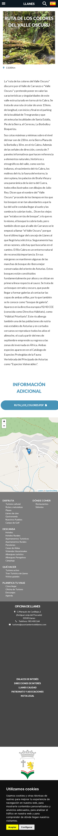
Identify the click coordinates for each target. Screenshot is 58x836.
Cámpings (10, 560)
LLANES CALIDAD (28, 687)
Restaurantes (42, 504)
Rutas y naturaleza (14, 507)
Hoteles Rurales (13, 535)
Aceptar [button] (12, 827)
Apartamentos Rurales (16, 541)
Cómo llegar (11, 586)
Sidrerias (40, 507)
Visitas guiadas (12, 576)
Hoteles (9, 532)
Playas (8, 510)
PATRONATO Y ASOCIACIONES (27, 691)
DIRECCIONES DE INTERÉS (27, 683)
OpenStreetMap (51, 490)
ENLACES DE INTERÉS (28, 679)
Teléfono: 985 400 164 (29, 621)
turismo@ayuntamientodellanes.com (29, 624)
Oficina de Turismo (14, 589)
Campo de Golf (12, 522)
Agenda (9, 595)
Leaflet (40, 490)
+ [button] (4, 421)
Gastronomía (12, 516)
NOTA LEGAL (27, 696)
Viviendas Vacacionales (16, 551)
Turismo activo (12, 570)
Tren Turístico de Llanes (17, 573)
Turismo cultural (13, 504)
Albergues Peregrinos (16, 557)
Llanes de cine (12, 513)
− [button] (4, 426)
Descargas (10, 592)
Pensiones (10, 545)
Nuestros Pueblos (14, 519)
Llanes (29, 4)
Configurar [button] (26, 827)
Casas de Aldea (13, 548)
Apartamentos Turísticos (17, 538)
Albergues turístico (14, 554)
